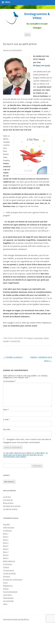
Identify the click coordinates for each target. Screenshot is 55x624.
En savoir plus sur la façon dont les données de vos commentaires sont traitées (25, 455)
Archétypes (7, 530)
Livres (5, 582)
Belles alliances (9, 561)
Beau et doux (8, 503)
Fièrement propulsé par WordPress (16, 619)
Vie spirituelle (8, 601)
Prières (6, 589)
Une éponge (8, 500)
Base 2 (5, 536)
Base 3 (30, 338)
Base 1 (5, 533)
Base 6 (5, 549)
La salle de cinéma (10, 509)
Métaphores (8, 585)
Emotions (6, 576)
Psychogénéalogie (10, 592)
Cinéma (6, 567)
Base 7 (5, 552)
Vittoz (5, 604)
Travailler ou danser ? (13, 357)
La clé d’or (7, 497)
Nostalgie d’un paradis (11, 506)
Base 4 (5, 543)
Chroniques (7, 564)
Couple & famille (9, 573)
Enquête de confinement (12, 579)
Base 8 (5, 555)
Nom (6, 409)
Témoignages (8, 598)
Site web (6, 429)
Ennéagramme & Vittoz (37, 16)
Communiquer (8, 570)
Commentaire (9, 381)
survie (47, 65)
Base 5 (5, 546)
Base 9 (5, 558)
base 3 (38, 65)
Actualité (6, 524)
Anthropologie (8, 527)
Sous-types (38, 338)
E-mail (6, 419)
